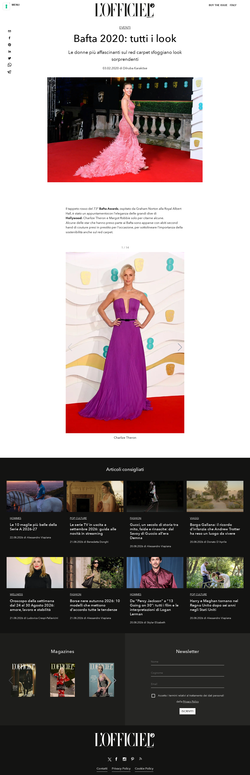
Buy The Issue (218, 5)
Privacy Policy (191, 701)
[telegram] (9, 72)
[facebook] (9, 38)
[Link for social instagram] (124, 760)
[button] (180, 347)
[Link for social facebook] (116, 760)
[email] (9, 31)
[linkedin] (9, 52)
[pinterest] (9, 45)
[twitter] (9, 58)
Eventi (125, 28)
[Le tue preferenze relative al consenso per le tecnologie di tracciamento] (6, 6)
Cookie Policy (144, 768)
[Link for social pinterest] (132, 760)
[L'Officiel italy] (125, 10)
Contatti (102, 768)
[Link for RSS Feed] (140, 759)
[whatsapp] (9, 65)
